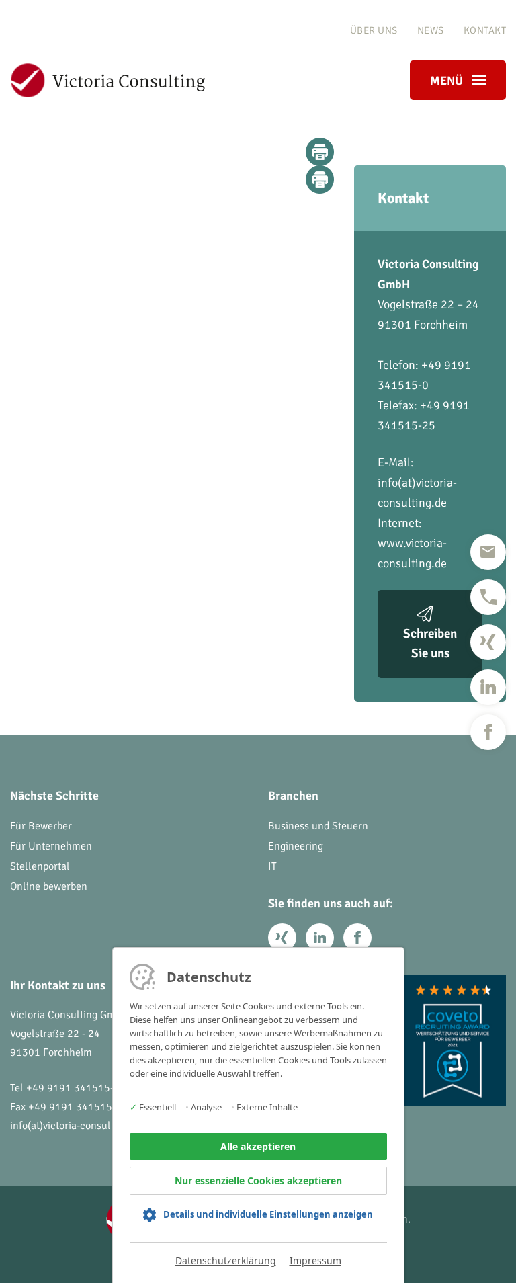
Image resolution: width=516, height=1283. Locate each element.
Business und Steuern (318, 826)
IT (272, 866)
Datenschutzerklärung (225, 1260)
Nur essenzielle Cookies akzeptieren (258, 1180)
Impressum (315, 1260)
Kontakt (485, 30)
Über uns (374, 30)
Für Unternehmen (51, 846)
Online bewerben (48, 886)
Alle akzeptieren (258, 1146)
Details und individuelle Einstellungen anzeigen (268, 1214)
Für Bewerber (41, 826)
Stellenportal (40, 866)
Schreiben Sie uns (430, 643)
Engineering (295, 846)
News (430, 30)
